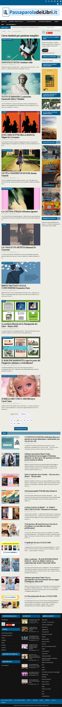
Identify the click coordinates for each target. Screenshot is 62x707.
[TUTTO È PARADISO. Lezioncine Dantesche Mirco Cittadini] (21, 84)
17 (11, 423)
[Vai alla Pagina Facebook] (46, 1)
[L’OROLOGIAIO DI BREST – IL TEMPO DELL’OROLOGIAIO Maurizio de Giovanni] (10, 513)
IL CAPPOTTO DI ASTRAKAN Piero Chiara (50, 154)
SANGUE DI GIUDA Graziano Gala (17, 62)
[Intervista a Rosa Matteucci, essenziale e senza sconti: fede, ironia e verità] (25, 656)
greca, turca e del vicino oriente (49, 646)
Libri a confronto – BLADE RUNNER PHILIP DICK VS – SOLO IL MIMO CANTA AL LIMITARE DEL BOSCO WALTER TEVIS (41, 561)
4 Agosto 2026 (29, 545)
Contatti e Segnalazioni (47, 624)
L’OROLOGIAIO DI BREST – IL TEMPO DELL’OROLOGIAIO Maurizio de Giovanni (41, 508)
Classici (43, 669)
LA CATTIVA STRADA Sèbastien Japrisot (20, 211)
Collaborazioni (45, 629)
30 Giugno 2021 (6, 101)
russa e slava (44, 653)
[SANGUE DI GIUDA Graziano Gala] (21, 49)
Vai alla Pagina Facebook (7, 633)
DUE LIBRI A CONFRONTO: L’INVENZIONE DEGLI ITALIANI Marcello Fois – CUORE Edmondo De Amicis (51, 195)
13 (21, 420)
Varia (43, 691)
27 (54, 171)
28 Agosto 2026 (33, 684)
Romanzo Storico (46, 684)
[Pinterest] (60, 1)
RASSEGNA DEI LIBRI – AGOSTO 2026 (34, 620)
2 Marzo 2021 (6, 290)
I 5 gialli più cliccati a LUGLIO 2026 (38, 543)
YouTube (4, 647)
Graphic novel (45, 674)
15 (27, 420)
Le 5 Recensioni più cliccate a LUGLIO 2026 (41, 596)
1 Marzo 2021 (6, 328)
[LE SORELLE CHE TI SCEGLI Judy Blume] (25, 674)
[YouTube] (57, 4)
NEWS (4, 433)
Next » (19, 423)
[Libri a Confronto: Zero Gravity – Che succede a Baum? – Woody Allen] (10, 480)
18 (14, 423)
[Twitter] (52, 1)
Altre (43, 665)
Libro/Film (44, 677)
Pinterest (4, 645)
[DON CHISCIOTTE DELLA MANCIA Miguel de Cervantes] (21, 122)
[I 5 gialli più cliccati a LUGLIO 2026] (10, 548)
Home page (4, 21)
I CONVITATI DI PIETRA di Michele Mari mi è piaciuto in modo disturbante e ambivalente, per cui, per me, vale (42, 439)
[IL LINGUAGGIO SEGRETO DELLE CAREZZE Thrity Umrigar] (25, 646)
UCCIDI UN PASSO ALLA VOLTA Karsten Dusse (34, 681)
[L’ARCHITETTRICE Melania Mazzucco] (51, 180)
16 (31, 420)
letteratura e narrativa (44, 21)
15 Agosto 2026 (29, 462)
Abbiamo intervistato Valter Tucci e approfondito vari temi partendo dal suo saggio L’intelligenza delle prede (42, 580)
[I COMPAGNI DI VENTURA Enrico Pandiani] (25, 629)
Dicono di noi (45, 627)
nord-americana (45, 651)
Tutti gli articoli (31, 21)
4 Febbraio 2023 (48, 199)
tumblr (3, 642)
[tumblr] (57, 1)
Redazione (13, 64)
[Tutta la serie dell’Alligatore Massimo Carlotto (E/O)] (51, 209)
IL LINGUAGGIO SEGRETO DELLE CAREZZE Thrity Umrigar (33, 646)
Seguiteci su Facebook (10, 654)
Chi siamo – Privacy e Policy (16, 21)
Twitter (3, 638)
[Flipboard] (60, 4)
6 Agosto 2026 (29, 530)
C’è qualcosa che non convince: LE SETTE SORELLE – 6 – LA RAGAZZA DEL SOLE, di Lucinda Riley (51, 167)
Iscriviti (45, 50)
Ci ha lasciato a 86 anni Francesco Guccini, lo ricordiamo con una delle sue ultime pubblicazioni (41, 526)
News (2, 24)
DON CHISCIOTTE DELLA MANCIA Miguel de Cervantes (18, 136)
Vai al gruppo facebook (7, 635)
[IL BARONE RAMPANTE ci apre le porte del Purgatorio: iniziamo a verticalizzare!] (21, 348)
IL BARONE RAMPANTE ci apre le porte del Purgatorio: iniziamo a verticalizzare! (21, 361)
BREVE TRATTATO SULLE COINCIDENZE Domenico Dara (16, 286)
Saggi (43, 686)
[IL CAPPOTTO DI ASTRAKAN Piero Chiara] (51, 152)
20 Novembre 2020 (7, 403)
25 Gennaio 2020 (48, 185)
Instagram (4, 640)
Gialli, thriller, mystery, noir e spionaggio (51, 672)
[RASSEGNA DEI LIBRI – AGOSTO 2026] (25, 621)
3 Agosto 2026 (29, 565)
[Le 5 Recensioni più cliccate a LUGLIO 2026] (10, 602)
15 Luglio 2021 (6, 64)
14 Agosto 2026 (29, 478)
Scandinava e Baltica (46, 656)
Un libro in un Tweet (46, 689)
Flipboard (4, 650)
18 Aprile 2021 (6, 178)
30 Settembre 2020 (49, 171)
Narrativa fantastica (46, 679)
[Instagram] (54, 1)
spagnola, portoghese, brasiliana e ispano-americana (49, 659)
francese (44, 644)
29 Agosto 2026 (33, 667)
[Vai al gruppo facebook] (49, 1)
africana (43, 637)
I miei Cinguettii (5, 665)
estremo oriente (45, 641)
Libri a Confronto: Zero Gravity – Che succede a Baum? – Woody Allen (42, 475)
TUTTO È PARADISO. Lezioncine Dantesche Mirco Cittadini (16, 97)
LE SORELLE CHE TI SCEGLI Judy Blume (34, 673)
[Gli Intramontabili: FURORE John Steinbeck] (10, 497)
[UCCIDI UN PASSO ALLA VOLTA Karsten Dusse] (25, 681)
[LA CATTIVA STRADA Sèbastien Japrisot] (21, 199)
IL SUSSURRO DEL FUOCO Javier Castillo (34, 665)
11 (14, 420)
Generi (56, 21)
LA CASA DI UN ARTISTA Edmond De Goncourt (19, 248)
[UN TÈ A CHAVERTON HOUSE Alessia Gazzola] (21, 160)
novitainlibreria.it (11, 24)
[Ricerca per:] (52, 27)
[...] (53, 449)
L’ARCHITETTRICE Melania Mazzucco (50, 182)
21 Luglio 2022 (48, 157)
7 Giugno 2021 (6, 139)
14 (24, 420)
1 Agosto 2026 (29, 598)
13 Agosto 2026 (29, 493)
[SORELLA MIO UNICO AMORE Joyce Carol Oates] (21, 386)
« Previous (23, 414)
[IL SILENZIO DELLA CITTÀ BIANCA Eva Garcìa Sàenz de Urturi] (25, 638)
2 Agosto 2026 (29, 583)
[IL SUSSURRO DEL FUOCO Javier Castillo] (25, 666)
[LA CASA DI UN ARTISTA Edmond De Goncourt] (21, 234)
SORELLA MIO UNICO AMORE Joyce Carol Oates (18, 400)
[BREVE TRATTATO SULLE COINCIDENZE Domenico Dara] (21, 273)
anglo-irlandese (45, 639)
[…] (28, 69)
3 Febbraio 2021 (6, 365)
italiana (43, 649)
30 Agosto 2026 (33, 650)
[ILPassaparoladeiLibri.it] (31, 19)
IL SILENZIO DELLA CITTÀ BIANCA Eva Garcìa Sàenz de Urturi (34, 637)
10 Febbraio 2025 (48, 213)
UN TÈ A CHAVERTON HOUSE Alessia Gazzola (19, 174)
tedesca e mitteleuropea (47, 662)
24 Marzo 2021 (6, 252)
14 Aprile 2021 (6, 214)
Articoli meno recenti (21, 429)
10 (11, 420)
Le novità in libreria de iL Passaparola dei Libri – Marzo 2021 (19, 325)
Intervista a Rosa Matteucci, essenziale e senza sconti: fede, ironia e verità (34, 656)
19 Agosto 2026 (29, 443)
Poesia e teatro (45, 682)
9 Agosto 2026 (29, 511)
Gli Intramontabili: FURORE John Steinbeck (41, 491)
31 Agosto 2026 (33, 622)
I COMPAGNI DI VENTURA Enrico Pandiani (33, 629)
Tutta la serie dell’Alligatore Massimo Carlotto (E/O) (50, 210)
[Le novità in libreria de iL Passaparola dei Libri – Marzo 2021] (21, 311)
